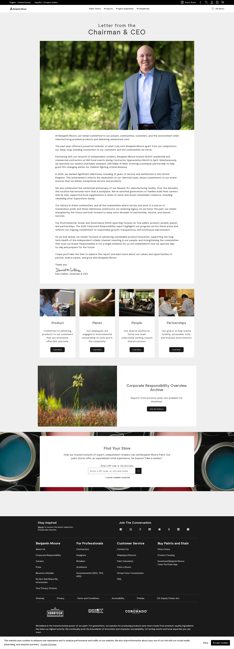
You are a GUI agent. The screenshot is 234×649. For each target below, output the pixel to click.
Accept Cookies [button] (220, 643)
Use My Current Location (118, 477)
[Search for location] (138, 471)
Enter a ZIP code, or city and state (117, 466)
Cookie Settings (48, 644)
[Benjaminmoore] (18, 8)
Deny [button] (205, 643)
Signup (41, 527)
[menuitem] (122, 529)
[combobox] (111, 471)
